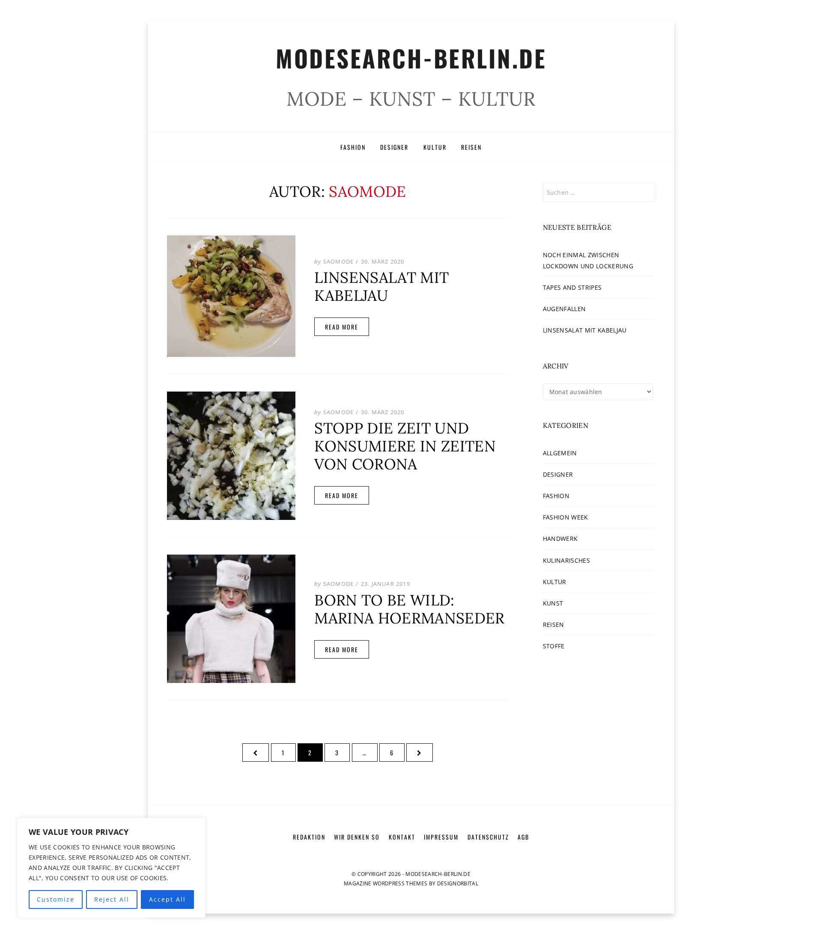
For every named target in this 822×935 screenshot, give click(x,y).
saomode (338, 261)
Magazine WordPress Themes (386, 883)
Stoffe (554, 646)
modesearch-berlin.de (411, 57)
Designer (394, 146)
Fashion (353, 146)
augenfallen (564, 309)
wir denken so (357, 836)
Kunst (553, 603)
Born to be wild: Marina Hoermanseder (409, 609)
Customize (55, 899)
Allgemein (560, 453)
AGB (523, 836)
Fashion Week (565, 517)
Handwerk (560, 538)
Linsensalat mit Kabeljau (381, 286)
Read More (341, 326)
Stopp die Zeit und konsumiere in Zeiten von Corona (405, 446)
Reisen (471, 146)
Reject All (111, 899)
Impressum (441, 836)
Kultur (435, 146)
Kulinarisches (566, 560)
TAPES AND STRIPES (572, 287)
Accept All (167, 899)
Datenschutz (488, 836)
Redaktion (309, 836)
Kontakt (402, 836)
